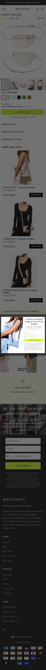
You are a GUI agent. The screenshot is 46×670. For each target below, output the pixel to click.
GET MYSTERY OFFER (33, 340)
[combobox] (26, 336)
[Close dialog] (43, 318)
